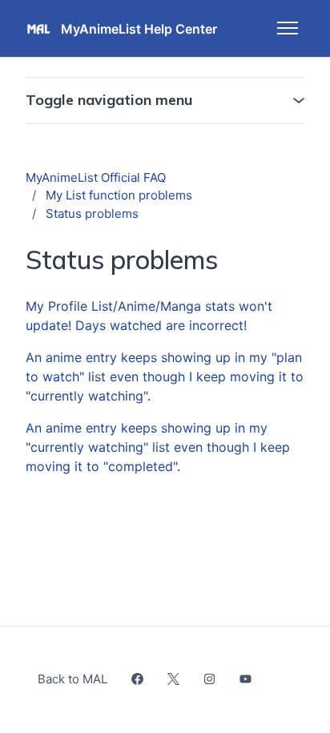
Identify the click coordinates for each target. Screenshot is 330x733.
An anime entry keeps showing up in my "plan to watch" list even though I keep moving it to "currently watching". (165, 376)
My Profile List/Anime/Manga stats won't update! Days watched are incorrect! (149, 315)
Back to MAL (72, 679)
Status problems (92, 213)
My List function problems (119, 195)
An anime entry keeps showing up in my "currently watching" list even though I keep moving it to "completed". (158, 447)
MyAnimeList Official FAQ (96, 177)
